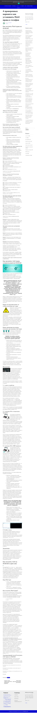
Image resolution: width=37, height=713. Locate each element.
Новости (26, 143)
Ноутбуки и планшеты (29, 146)
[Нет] (35, 2)
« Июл (26, 24)
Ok (18, 3)
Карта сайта (16, 696)
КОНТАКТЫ (16, 698)
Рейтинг (18, 7)
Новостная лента (28, 145)
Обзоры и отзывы (28, 149)
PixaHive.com (25, 711)
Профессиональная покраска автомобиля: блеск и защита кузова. (29, 75)
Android (8, 677)
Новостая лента (28, 141)
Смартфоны (27, 155)
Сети (26, 153)
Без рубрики (27, 139)
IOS (26, 137)
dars (7, 23)
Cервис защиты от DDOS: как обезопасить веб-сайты (29, 66)
